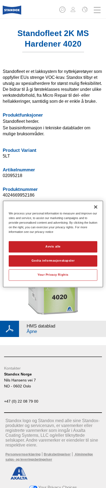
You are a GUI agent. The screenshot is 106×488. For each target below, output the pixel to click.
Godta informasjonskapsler (53, 260)
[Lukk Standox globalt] (84, 10)
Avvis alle (53, 246)
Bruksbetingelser (57, 454)
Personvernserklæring (22, 454)
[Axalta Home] (12, 12)
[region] (53, 243)
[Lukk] (96, 207)
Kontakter (12, 368)
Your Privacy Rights (53, 275)
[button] (62, 11)
